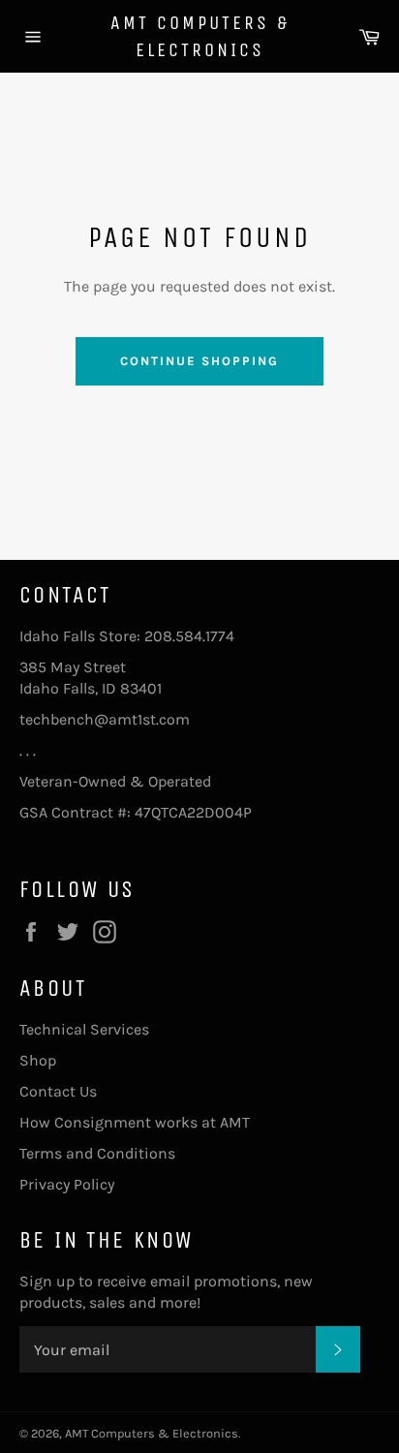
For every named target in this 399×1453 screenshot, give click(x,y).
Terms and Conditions (97, 1153)
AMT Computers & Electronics (200, 36)
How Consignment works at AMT (134, 1122)
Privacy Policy (66, 1184)
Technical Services (84, 1029)
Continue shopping (199, 361)
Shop (37, 1060)
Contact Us (58, 1091)
